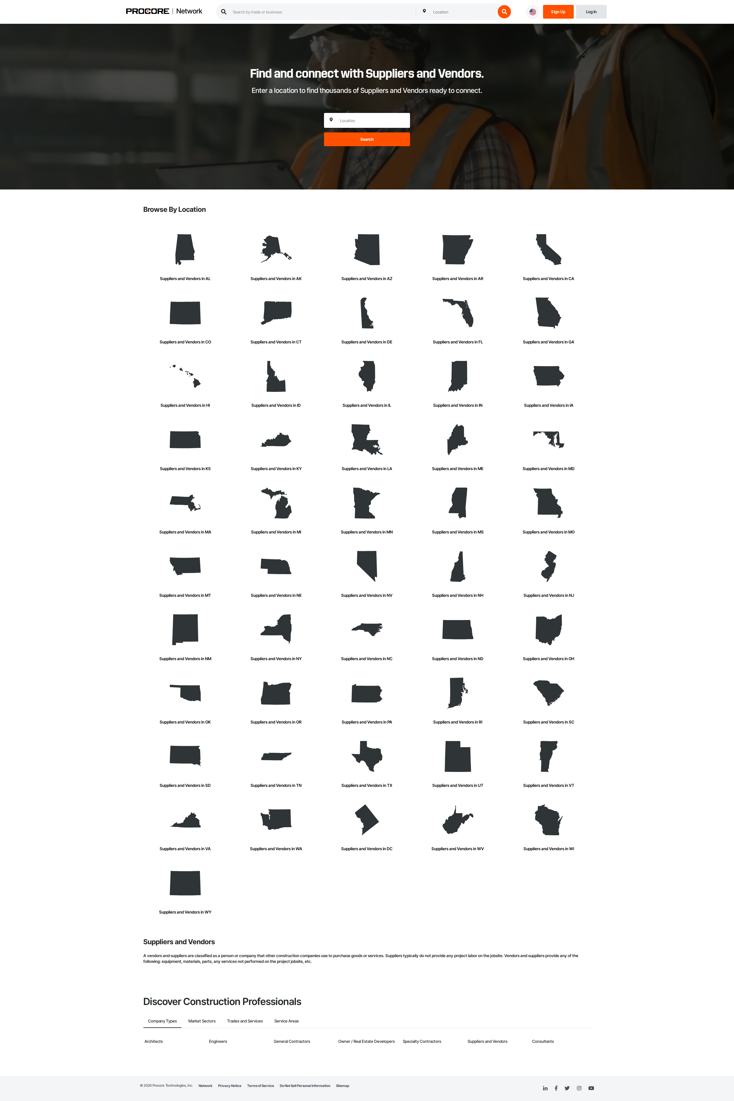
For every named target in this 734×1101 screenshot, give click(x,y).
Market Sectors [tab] (202, 1020)
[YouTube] (591, 1088)
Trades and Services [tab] (245, 1020)
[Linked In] (545, 1088)
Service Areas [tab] (286, 1020)
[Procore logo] (147, 11)
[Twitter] (567, 1088)
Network (189, 11)
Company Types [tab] (162, 1020)
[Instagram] (579, 1088)
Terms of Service (260, 1086)
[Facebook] (556, 1089)
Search (367, 139)
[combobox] (463, 11)
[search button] (504, 11)
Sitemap (342, 1086)
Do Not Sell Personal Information (305, 1086)
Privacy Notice (229, 1086)
